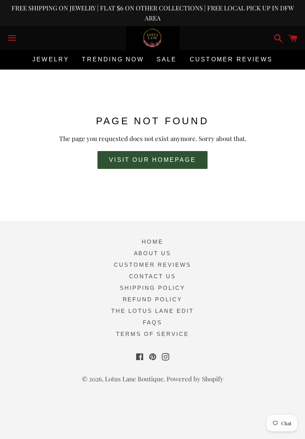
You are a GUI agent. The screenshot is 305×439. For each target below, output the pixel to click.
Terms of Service (152, 334)
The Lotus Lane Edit (152, 311)
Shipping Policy (152, 288)
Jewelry (50, 59)
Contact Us (152, 276)
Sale (167, 59)
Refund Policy (153, 299)
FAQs (152, 322)
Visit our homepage (152, 160)
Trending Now (113, 59)
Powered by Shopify (195, 379)
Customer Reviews (231, 59)
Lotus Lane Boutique (134, 379)
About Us (152, 253)
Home (152, 241)
